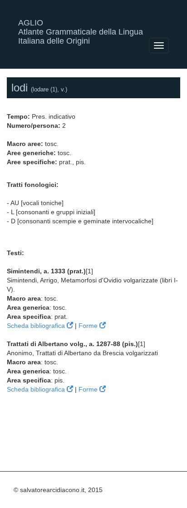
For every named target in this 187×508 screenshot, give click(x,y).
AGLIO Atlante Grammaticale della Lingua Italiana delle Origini (80, 26)
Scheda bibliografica (37, 325)
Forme (89, 325)
